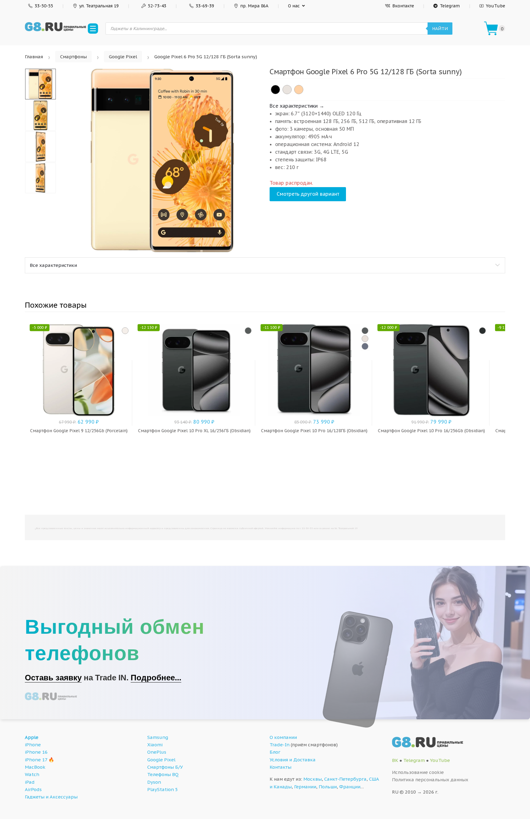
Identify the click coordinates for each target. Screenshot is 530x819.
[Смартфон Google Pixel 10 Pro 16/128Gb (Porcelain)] (365, 338)
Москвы (312, 779)
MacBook (35, 767)
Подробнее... (156, 677)
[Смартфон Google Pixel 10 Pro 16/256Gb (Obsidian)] (482, 330)
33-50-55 (44, 6)
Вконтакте (403, 6)
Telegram (450, 6)
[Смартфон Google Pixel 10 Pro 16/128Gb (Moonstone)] (365, 346)
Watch (32, 774)
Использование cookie (418, 772)
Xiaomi (155, 745)
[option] (162, 160)
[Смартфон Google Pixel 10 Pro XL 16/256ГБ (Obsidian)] (248, 330)
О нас (294, 6)
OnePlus (156, 752)
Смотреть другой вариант (308, 194)
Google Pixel (123, 57)
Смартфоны (73, 57)
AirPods (33, 789)
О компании (283, 737)
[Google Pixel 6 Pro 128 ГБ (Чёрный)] (275, 89)
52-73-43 (157, 6)
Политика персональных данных (430, 779)
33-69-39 (205, 6)
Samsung (157, 737)
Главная (34, 57)
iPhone (33, 745)
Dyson (154, 782)
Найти (440, 28)
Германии (305, 787)
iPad (30, 782)
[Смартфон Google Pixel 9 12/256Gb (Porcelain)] (125, 330)
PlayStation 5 (162, 789)
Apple (31, 737)
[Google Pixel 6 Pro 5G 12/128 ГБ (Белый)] (287, 89)
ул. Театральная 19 (99, 6)
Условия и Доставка (293, 760)
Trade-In (280, 745)
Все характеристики (53, 265)
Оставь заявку (53, 677)
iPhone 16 (36, 752)
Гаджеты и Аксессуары (51, 797)
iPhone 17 (36, 760)
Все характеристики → (297, 106)
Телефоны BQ (163, 774)
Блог (275, 752)
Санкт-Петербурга (345, 779)
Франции (349, 787)
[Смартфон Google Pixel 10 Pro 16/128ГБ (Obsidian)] (365, 330)
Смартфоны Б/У (165, 767)
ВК (395, 760)
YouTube (495, 6)
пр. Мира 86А (254, 6)
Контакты (280, 767)
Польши (328, 787)
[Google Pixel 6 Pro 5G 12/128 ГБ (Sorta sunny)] (298, 89)
